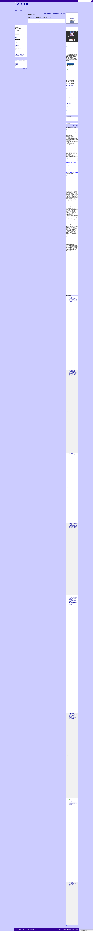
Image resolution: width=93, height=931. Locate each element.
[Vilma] (24, 62)
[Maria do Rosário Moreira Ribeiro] (17, 62)
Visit (68, 103)
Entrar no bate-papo (84, 930)
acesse (72, 18)
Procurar (91, 0)
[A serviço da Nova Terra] (72, 73)
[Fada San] (17, 65)
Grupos (16, 45)
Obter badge (75, 125)
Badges (60, 929)
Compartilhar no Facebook (21, 37)
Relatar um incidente (67, 929)
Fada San (24, 929)
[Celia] (20, 62)
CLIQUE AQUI (69, 85)
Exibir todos (24, 68)
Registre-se (70, 0)
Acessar (75, 0)
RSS (67, 926)
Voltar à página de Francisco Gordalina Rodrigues (54, 13)
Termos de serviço (75, 929)
